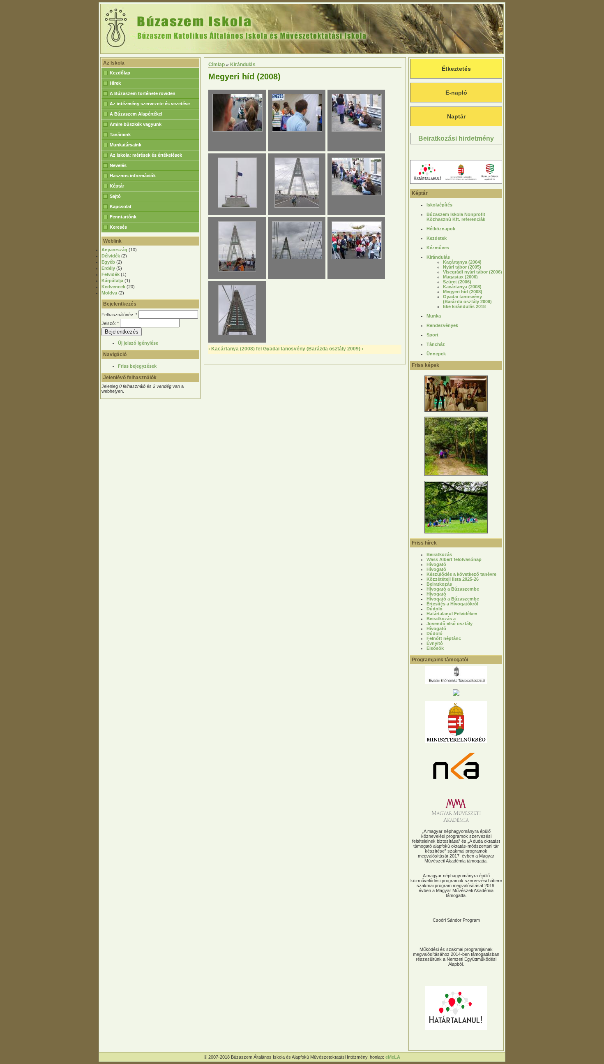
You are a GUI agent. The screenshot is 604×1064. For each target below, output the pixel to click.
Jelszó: (110, 323)
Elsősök (435, 648)
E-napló (456, 92)
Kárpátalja (112, 280)
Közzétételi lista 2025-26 (452, 579)
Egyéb (108, 262)
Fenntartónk (123, 216)
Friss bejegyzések (137, 366)
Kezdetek (436, 238)
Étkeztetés (456, 68)
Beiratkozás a (441, 618)
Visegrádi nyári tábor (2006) (472, 271)
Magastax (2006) (460, 276)
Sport (432, 334)
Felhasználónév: (119, 314)
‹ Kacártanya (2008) (231, 349)
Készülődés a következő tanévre (461, 574)
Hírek (115, 83)
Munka (433, 315)
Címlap (216, 64)
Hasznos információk (133, 175)
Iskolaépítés (439, 204)
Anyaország (114, 249)
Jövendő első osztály (449, 623)
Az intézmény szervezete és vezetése (150, 103)
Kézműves (437, 247)
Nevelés (118, 165)
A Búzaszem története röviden (142, 93)
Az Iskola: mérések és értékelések (146, 155)
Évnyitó (434, 643)
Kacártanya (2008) (462, 286)
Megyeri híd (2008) (462, 291)
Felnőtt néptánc (443, 638)
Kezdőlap (120, 72)
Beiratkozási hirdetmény (456, 138)
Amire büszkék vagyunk (135, 124)
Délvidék (110, 255)
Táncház (435, 344)
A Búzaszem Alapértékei (136, 113)
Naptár (456, 116)
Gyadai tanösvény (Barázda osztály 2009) (467, 299)
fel (259, 349)
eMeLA (392, 1057)
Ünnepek (436, 353)
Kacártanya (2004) (462, 262)
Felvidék (110, 274)
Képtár (117, 185)
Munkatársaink (125, 144)
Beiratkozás (439, 554)
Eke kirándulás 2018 (464, 306)
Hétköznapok (440, 228)
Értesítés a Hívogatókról (452, 603)
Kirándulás (243, 64)
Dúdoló (434, 608)
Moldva (109, 292)
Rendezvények (442, 325)
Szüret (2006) (457, 281)
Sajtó (115, 196)
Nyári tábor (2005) (462, 266)
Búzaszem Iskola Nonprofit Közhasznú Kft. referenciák (455, 217)
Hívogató (436, 564)
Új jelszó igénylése (138, 343)
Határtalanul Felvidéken (451, 613)
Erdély (108, 268)
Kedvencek (113, 286)
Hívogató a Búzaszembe (452, 588)
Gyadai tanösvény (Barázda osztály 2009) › (313, 349)
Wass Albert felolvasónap (454, 559)
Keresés (118, 227)
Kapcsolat (120, 206)
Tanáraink (120, 134)
